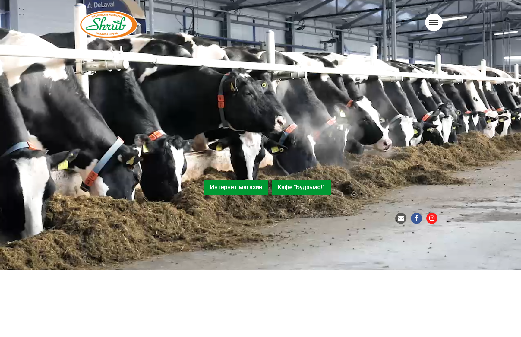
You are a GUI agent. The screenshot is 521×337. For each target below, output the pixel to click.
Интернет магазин (236, 187)
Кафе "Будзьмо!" (301, 187)
